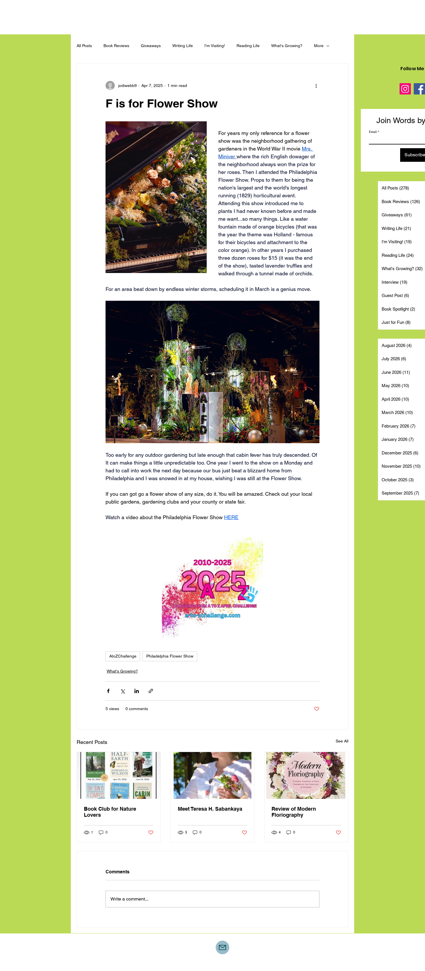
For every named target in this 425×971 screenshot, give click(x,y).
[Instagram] (405, 88)
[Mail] (222, 947)
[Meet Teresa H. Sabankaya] (212, 775)
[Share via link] (151, 691)
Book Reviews (116, 45)
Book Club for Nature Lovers (110, 812)
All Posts (84, 45)
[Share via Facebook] (108, 691)
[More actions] (316, 85)
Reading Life (248, 45)
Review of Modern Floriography (293, 812)
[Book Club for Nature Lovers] (118, 775)
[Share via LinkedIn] (136, 691)
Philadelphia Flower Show (169, 656)
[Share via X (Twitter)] (122, 691)
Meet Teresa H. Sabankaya (210, 809)
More (319, 45)
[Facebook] (419, 88)
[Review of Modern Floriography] (306, 775)
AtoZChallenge (122, 656)
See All (342, 741)
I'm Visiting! (214, 45)
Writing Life (182, 45)
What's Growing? (286, 45)
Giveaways (151, 45)
